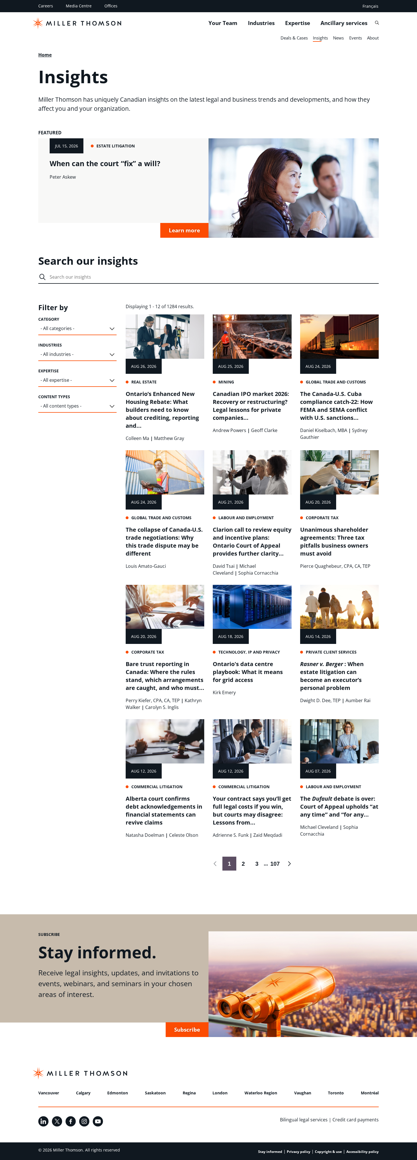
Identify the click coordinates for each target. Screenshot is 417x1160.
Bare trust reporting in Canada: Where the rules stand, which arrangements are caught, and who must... (165, 676)
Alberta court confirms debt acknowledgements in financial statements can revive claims (164, 810)
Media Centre (79, 6)
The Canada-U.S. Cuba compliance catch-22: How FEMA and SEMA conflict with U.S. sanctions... (336, 406)
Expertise (297, 23)
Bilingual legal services (304, 1120)
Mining (226, 382)
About (373, 38)
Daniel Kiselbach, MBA (323, 430)
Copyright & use (328, 1151)
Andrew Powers (229, 430)
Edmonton (117, 1093)
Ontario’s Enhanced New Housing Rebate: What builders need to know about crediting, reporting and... (162, 409)
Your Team (222, 23)
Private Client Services (331, 652)
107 (274, 863)
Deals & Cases (294, 38)
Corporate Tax (322, 517)
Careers (45, 6)
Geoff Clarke (264, 430)
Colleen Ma (137, 438)
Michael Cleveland (319, 827)
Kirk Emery (224, 692)
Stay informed (270, 1151)
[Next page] (289, 864)
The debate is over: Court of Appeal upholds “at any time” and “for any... (339, 806)
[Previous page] (215, 864)
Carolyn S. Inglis (162, 707)
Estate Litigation (115, 146)
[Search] (377, 23)
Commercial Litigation (156, 786)
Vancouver (48, 1093)
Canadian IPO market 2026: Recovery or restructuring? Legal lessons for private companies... (251, 406)
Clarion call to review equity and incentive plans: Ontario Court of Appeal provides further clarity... (252, 541)
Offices (110, 6)
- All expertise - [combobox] (56, 380)
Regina (189, 1093)
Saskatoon (155, 1093)
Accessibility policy (362, 1151)
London (220, 1093)
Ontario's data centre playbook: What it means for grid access (248, 672)
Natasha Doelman (145, 835)
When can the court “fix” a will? (105, 163)
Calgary (83, 1093)
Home (45, 55)
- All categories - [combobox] (57, 328)
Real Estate (144, 382)
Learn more (184, 230)
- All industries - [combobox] (57, 354)
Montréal (370, 1093)
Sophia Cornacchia (258, 573)
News (338, 38)
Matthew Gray (169, 438)
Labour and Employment (246, 517)
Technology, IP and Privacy (249, 652)
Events (355, 38)
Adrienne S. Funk (230, 835)
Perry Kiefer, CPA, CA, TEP (153, 700)
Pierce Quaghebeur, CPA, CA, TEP (335, 566)
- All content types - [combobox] (61, 406)
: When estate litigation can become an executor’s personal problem (332, 676)
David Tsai (224, 566)
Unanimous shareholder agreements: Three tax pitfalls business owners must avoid (334, 541)
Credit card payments (355, 1120)
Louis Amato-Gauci (146, 566)
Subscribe (187, 1029)
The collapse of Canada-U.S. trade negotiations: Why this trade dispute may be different (164, 541)
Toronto (336, 1093)
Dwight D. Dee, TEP (320, 700)
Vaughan (302, 1093)
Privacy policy (298, 1151)
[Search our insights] (42, 277)
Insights (320, 38)
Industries (261, 23)
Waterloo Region (261, 1093)
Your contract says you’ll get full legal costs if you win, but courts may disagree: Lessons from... (252, 810)
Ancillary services (344, 23)
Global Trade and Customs (336, 382)
